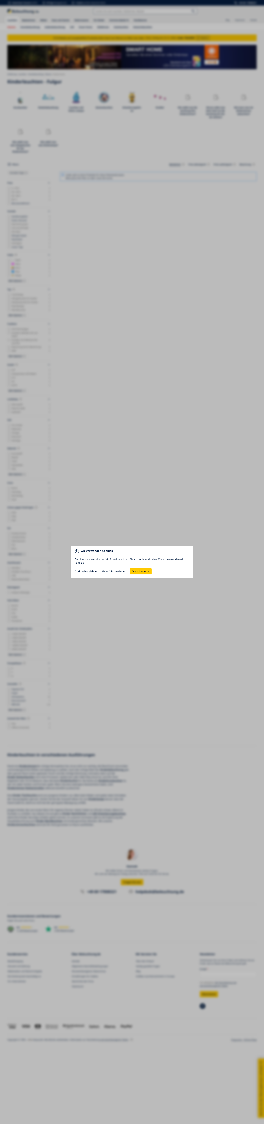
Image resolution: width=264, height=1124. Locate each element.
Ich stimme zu (140, 571)
